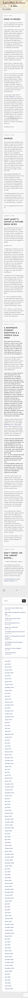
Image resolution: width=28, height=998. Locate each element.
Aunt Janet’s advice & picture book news (13, 222)
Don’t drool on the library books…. (13, 555)
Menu (15, 6)
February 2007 (9, 918)
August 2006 (8, 936)
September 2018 (9, 687)
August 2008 (8, 866)
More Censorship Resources (12, 623)
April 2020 (8, 664)
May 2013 (7, 728)
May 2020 (7, 661)
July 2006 (7, 939)
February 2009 (9, 848)
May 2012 (7, 743)
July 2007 (7, 904)
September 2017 (9, 705)
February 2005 (9, 988)
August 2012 (8, 737)
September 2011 (9, 763)
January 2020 (8, 670)
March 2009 (8, 845)
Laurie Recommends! (10, 653)
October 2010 (9, 790)
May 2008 (7, 874)
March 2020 (8, 667)
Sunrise (8, 138)
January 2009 (8, 851)
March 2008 (8, 880)
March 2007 (8, 915)
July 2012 (7, 740)
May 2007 (7, 910)
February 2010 (9, 813)
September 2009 (9, 828)
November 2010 (9, 787)
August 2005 (8, 971)
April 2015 (7, 708)
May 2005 (7, 980)
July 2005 (7, 974)
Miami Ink (11, 96)
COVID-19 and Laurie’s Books (12, 618)
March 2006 (8, 951)
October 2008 (9, 860)
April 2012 (8, 746)
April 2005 (8, 983)
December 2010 (9, 784)
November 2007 (9, 892)
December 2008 (9, 854)
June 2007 (7, 907)
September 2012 (9, 734)
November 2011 (9, 760)
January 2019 (8, 681)
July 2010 (7, 798)
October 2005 (9, 965)
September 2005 (9, 968)
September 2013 (9, 717)
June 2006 (7, 942)
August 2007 (8, 901)
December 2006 (9, 924)
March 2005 (8, 986)
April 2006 (8, 948)
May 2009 (7, 839)
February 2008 (9, 883)
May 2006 (7, 945)
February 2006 (9, 953)
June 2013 (7, 725)
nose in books (12, 19)
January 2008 (8, 886)
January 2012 (8, 755)
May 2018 (7, 696)
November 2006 (9, 927)
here (17, 47)
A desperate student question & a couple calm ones (11, 332)
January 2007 (8, 921)
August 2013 (8, 719)
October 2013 (8, 714)
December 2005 (9, 959)
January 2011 (8, 781)
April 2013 (8, 731)
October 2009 (9, 825)
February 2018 (9, 702)
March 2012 (8, 749)
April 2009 (8, 842)
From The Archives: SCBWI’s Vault (14, 608)
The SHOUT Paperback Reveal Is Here (15, 632)
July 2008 (7, 869)
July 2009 (7, 833)
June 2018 (7, 693)
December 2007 (9, 889)
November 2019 (9, 673)
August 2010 (8, 796)
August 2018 (8, 690)
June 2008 (7, 872)
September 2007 (9, 898)
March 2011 (8, 775)
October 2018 (8, 684)
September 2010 (9, 793)
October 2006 (9, 930)
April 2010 (8, 807)
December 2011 (9, 757)
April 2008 (8, 877)
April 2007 (8, 912)
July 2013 (7, 722)
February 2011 (8, 778)
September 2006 (9, 933)
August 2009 (8, 831)
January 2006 (8, 956)
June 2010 (7, 801)
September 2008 (9, 863)
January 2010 (8, 816)
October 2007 (9, 895)
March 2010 (8, 810)
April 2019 (8, 676)
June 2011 (7, 769)
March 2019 (8, 678)
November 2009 (9, 822)
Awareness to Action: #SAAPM (13, 648)
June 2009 (7, 836)
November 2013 (9, 711)
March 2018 (8, 699)
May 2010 (7, 804)
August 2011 (8, 766)
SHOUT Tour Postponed (11, 627)
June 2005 (7, 977)
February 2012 (9, 752)
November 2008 (9, 857)
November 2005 (9, 962)
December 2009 (9, 819)
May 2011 (7, 772)
